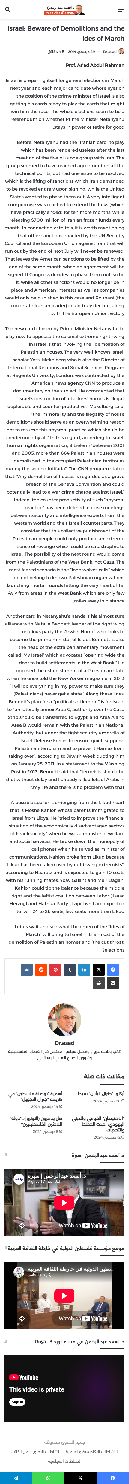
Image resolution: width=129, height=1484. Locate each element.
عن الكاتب (19, 1451)
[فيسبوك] (113, 970)
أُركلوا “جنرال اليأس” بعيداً (101, 1093)
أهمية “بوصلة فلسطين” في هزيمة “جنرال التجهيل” (35, 1096)
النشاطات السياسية (64, 1461)
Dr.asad (110, 51)
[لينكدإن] (84, 970)
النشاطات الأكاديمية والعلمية (92, 1451)
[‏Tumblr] (70, 970)
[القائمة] (121, 11)
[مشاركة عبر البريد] (113, 983)
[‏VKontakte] (27, 970)
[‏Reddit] (41, 970)
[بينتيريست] (56, 970)
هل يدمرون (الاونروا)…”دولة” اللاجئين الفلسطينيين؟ (36, 1121)
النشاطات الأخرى (47, 1451)
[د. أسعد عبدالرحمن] (64, 9)
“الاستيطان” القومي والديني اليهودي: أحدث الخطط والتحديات (98, 1124)
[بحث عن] (7, 11)
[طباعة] (99, 983)
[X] (99, 970)
